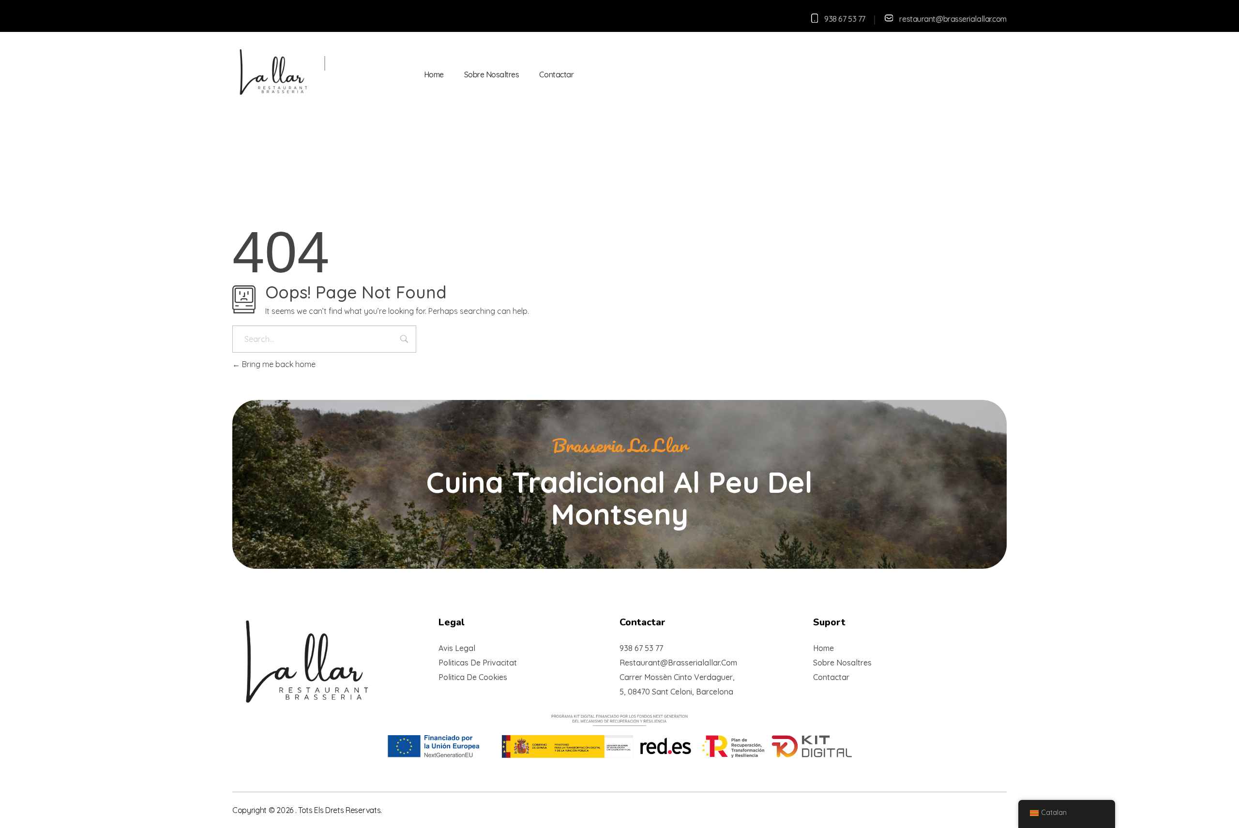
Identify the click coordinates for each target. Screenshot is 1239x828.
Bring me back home (278, 364)
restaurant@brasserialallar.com (953, 19)
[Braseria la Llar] (308, 73)
